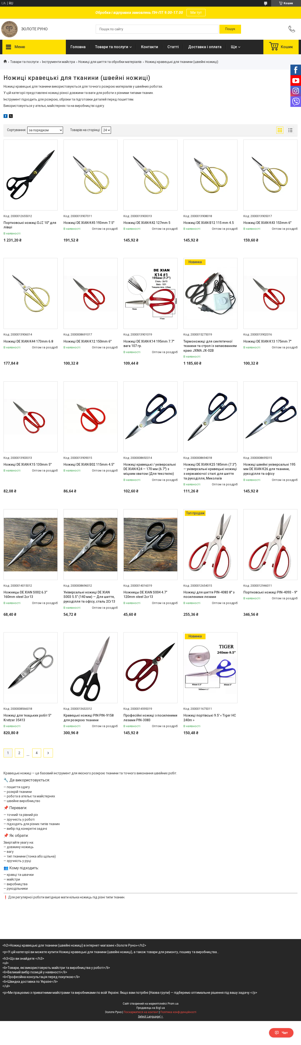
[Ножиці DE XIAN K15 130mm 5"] (31, 416)
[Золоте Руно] (9, 29)
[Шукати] (230, 29)
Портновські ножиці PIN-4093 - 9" (270, 592)
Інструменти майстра (58, 62)
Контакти (149, 47)
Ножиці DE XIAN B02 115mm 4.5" (88, 464)
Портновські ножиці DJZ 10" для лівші (30, 225)
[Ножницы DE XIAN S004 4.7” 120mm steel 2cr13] (150, 544)
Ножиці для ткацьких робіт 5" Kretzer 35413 (27, 718)
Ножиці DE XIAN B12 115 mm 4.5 (208, 223)
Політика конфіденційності (178, 1012)
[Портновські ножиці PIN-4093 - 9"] (270, 544)
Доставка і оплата (205, 47)
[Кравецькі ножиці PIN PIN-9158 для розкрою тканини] (90, 667)
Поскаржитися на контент (141, 1012)
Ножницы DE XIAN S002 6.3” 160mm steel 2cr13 (25, 594)
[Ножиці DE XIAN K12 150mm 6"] (90, 293)
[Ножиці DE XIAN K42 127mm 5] (150, 175)
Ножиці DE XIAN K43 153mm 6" (267, 223)
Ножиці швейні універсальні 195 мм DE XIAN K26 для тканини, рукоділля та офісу (269, 469)
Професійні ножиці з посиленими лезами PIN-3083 (150, 718)
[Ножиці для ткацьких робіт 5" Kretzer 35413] (31, 667)
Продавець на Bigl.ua (150, 1008)
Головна (78, 47)
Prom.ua (173, 1003)
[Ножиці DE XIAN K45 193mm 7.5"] (90, 175)
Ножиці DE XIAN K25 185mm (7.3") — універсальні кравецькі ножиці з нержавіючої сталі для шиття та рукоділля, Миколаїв (210, 471)
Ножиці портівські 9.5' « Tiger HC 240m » (209, 718)
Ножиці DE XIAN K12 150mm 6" (87, 341)
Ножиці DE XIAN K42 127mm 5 (146, 223)
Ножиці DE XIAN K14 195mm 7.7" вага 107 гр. (148, 343)
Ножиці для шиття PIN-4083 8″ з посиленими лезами (208, 594)
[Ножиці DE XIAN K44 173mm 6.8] (31, 293)
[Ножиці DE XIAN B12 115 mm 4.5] (210, 175)
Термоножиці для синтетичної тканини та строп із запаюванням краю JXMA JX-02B (210, 345)
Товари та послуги (111, 47)
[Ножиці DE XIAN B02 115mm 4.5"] (90, 416)
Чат (285, 1033)
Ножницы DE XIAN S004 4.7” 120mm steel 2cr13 (145, 594)
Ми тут (196, 12)
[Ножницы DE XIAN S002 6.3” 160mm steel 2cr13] (31, 544)
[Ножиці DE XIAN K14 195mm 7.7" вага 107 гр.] (150, 293)
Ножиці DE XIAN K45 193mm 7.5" (88, 223)
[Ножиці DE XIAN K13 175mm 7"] (270, 293)
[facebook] (6, 117)
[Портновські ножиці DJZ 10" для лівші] (31, 175)
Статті (173, 47)
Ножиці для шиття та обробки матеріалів (110, 62)
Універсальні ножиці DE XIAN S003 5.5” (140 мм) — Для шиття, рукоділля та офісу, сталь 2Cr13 (89, 596)
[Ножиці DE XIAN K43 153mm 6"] (270, 175)
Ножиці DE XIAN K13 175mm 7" (267, 341)
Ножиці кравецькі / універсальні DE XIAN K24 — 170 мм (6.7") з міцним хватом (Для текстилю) (149, 469)
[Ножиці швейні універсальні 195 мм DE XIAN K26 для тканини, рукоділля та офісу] (270, 416)
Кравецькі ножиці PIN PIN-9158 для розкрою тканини (88, 718)
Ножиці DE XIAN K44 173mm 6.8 (28, 341)
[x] (11, 117)
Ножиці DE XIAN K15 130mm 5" (27, 464)
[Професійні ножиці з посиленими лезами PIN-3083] (150, 667)
